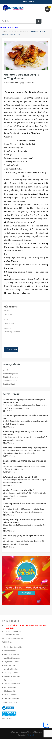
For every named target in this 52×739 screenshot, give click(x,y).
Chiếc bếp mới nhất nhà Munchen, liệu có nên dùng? (24, 505)
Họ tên (7, 311)
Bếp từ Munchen (10, 651)
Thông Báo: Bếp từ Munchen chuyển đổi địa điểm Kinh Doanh (24, 521)
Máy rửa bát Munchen (11, 662)
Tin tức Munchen (21, 31)
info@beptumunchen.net (15, 638)
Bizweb (31, 735)
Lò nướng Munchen (11, 669)
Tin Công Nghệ (9, 384)
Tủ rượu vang (8, 680)
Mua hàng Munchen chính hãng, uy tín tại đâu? (25, 447)
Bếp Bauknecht (9, 691)
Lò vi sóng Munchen (11, 673)
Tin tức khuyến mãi (11, 374)
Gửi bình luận (11, 349)
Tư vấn (6, 370)
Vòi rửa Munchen (10, 687)
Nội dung (8, 328)
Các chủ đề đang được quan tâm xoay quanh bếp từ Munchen (24, 401)
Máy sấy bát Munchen (12, 676)
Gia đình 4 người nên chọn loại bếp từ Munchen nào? (25, 417)
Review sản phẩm (10, 381)
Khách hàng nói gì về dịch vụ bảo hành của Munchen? (23, 433)
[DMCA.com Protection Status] (9, 714)
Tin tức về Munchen (11, 377)
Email (6, 319)
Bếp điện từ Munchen (11, 654)
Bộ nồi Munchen (10, 665)
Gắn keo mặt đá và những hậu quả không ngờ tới (24, 462)
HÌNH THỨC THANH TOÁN (26, 2)
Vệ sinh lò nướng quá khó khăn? (18, 490)
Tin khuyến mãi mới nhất (13, 647)
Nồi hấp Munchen (10, 695)
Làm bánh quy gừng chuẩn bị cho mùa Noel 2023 (23, 537)
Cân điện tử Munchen (11, 698)
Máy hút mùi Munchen (12, 658)
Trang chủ (6, 31)
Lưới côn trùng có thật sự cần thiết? (20, 477)
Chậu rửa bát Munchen (12, 684)
